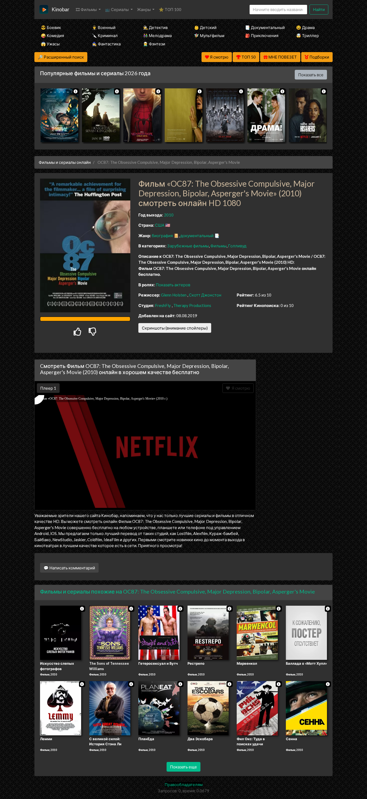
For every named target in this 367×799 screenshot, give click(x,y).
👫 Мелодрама (157, 35)
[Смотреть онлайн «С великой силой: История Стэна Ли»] (109, 708)
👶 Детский (205, 27)
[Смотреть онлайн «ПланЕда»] (158, 708)
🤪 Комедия (52, 35)
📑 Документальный (263, 27)
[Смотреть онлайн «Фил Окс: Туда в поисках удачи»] (257, 708)
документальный (197, 235)
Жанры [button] (144, 9)
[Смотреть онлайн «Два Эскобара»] (208, 708)
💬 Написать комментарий (69, 567)
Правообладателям (184, 784)
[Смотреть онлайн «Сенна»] (306, 708)
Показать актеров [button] (173, 284)
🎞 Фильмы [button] (87, 9)
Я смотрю (240, 388)
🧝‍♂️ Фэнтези (154, 43)
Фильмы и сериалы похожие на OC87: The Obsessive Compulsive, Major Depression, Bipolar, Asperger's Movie (177, 591)
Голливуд (237, 245)
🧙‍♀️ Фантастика (106, 43)
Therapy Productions (192, 305)
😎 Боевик (51, 27)
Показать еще (183, 766)
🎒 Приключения (261, 35)
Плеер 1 (48, 388)
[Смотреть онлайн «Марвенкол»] (257, 632)
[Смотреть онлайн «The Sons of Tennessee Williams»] (109, 632)
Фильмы (218, 245)
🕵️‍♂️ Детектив (155, 27)
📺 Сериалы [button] (117, 9)
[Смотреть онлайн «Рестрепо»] (208, 632)
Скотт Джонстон (205, 294)
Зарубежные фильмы (188, 245)
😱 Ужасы (50, 43)
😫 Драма (305, 27)
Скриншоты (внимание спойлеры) (175, 328)
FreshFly (163, 305)
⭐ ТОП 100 (170, 9)
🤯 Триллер (307, 35)
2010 (169, 214)
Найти (319, 9)
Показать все (310, 74)
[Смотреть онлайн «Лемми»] (60, 708)
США (159, 225)
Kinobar (60, 9)
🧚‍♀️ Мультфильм (209, 35)
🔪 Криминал (105, 35)
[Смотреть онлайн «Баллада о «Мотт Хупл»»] (306, 632)
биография (162, 235)
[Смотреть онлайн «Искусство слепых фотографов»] (60, 632)
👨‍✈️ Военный (104, 27)
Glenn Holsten (173, 294)
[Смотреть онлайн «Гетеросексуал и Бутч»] (158, 632)
